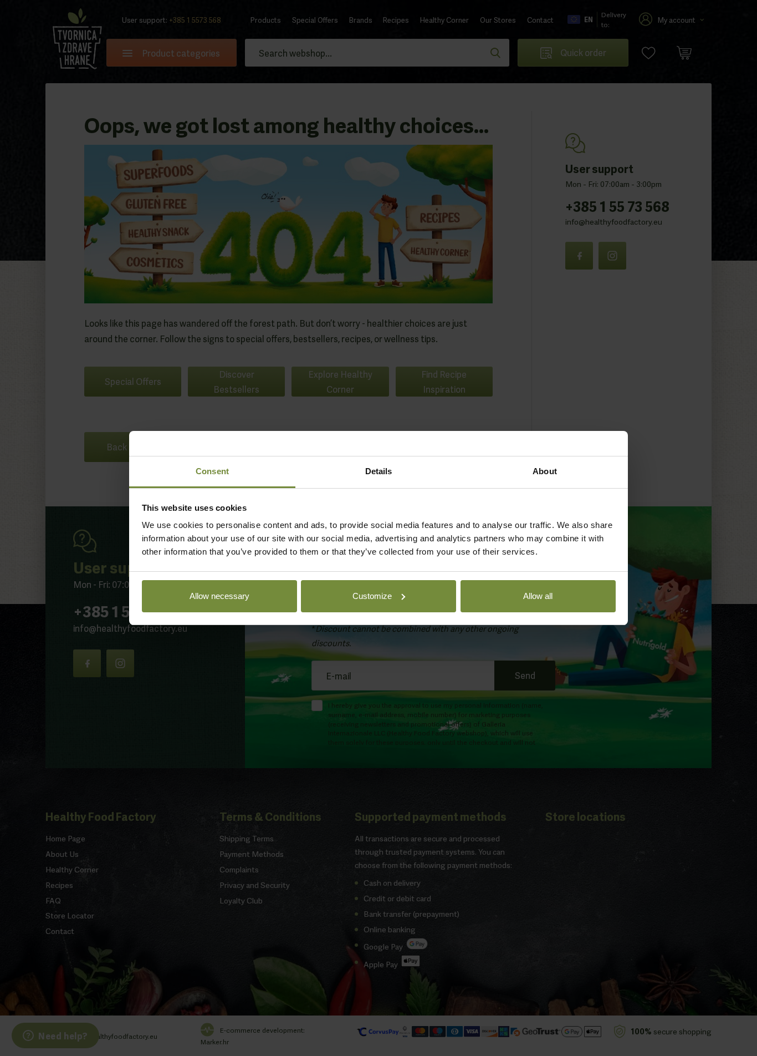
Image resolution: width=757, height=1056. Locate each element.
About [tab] (545, 471)
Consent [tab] (212, 471)
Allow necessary (219, 596)
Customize (372, 596)
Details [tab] (378, 471)
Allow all (538, 596)
